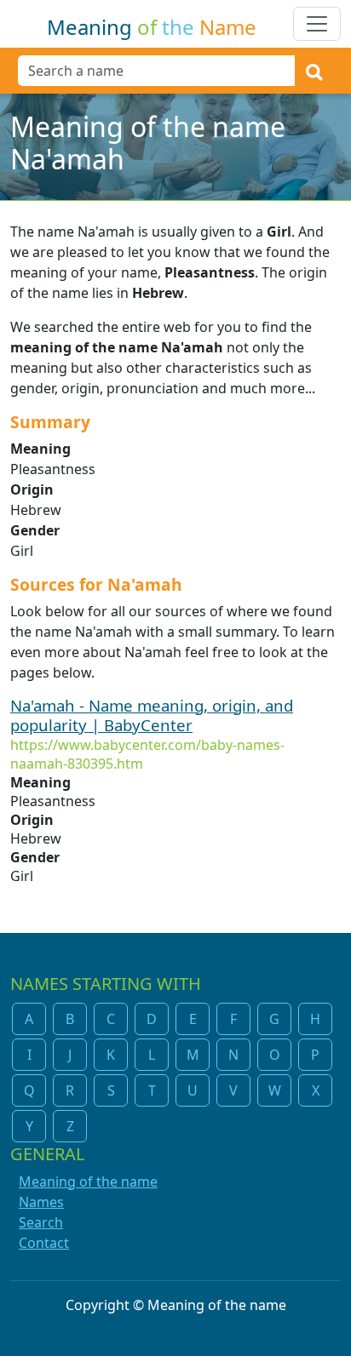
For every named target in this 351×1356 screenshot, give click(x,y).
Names (41, 1202)
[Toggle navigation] (317, 24)
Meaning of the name (88, 1181)
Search (41, 1222)
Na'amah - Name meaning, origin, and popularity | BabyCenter (151, 715)
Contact (44, 1242)
